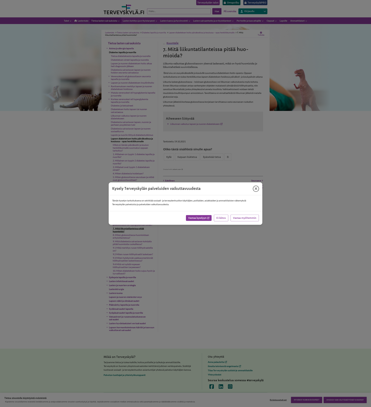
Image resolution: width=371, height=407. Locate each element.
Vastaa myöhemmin (244, 217)
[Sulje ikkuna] (256, 189)
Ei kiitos (221, 217)
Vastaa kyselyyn (197, 217)
